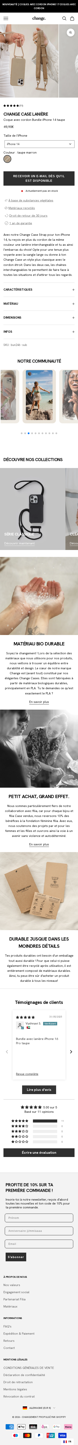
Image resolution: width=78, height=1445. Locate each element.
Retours (9, 1341)
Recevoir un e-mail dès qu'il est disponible (39, 178)
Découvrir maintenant (19, 543)
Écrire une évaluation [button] (39, 1152)
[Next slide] (71, 1052)
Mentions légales (15, 1389)
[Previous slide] (6, 1052)
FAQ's (7, 1326)
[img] (25, 1017)
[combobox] (40, 144)
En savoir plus (39, 702)
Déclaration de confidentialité (24, 1375)
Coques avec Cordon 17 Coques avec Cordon (39, 6)
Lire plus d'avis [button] (39, 1089)
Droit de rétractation (18, 1382)
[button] (11, 105)
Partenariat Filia (14, 1299)
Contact (9, 1348)
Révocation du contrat (19, 1396)
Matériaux (10, 1306)
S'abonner (16, 1257)
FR (69, 1441)
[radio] (7, 159)
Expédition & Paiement (18, 1333)
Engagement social (16, 1292)
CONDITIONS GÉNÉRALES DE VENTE (28, 1368)
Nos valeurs (11, 1285)
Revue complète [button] (27, 1074)
